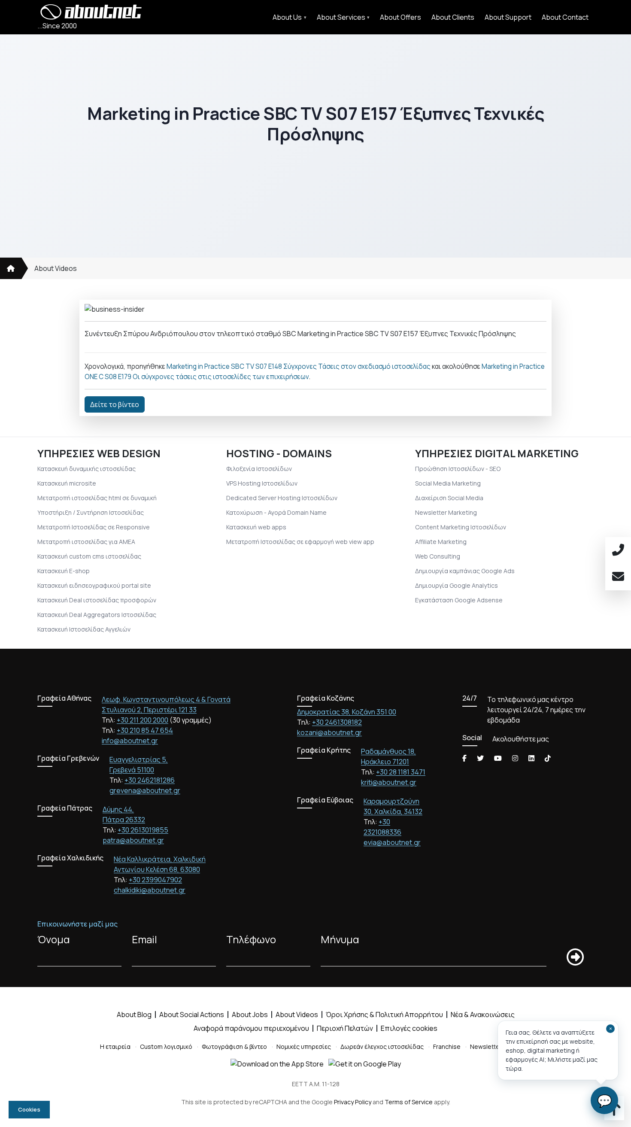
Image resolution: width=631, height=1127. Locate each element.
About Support (508, 17)
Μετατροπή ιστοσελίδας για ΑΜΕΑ (86, 542)
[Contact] (618, 577)
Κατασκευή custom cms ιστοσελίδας (89, 556)
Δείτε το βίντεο (114, 404)
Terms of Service (409, 1102)
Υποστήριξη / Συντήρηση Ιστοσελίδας (90, 512)
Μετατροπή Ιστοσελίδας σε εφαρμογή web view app (300, 542)
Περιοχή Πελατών (345, 1028)
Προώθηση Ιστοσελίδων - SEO (458, 469)
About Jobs (250, 1014)
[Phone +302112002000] (618, 550)
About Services (341, 17)
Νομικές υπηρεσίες (303, 1046)
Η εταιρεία (115, 1046)
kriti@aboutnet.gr (388, 782)
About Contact (565, 17)
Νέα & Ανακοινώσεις (483, 1014)
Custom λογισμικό (166, 1046)
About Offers (400, 17)
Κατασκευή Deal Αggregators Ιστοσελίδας (96, 615)
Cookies (29, 1109)
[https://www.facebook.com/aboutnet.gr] (464, 758)
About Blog (134, 1014)
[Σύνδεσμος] (10, 268)
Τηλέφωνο (251, 939)
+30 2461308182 (337, 722)
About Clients (452, 17)
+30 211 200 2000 (142, 720)
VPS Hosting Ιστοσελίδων (261, 483)
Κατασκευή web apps (256, 527)
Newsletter (486, 1046)
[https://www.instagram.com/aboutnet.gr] (515, 758)
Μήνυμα (340, 939)
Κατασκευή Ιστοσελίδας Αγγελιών (83, 629)
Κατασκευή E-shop (63, 571)
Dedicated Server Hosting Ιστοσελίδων (281, 498)
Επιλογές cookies (409, 1028)
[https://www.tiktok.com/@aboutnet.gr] (548, 758)
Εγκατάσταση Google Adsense (459, 600)
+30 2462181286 (149, 780)
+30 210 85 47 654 (145, 730)
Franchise (447, 1046)
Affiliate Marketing (441, 542)
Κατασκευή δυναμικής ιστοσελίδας (86, 469)
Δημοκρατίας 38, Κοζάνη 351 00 (346, 712)
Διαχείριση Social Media (449, 498)
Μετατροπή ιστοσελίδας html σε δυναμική (97, 498)
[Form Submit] (575, 957)
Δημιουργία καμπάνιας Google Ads (465, 571)
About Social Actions (191, 1014)
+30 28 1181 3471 (400, 772)
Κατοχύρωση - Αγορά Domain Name (276, 512)
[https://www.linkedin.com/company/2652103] (531, 758)
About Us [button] (287, 17)
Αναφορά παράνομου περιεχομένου (251, 1028)
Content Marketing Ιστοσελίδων (460, 527)
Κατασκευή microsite (66, 483)
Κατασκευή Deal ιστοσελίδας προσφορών (96, 600)
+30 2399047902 (155, 879)
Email (144, 939)
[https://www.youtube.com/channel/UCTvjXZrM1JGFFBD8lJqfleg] (498, 758)
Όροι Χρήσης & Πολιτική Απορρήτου (384, 1014)
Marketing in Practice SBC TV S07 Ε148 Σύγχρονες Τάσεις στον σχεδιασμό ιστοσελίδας (299, 366)
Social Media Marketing (448, 483)
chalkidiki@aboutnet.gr (149, 890)
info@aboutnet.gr (130, 740)
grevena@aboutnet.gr (144, 790)
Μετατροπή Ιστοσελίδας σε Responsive (93, 527)
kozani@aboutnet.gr (329, 732)
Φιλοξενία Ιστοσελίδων (259, 469)
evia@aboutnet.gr (392, 842)
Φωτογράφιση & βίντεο (234, 1046)
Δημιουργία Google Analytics (456, 585)
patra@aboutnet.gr (133, 840)
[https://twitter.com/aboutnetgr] (480, 758)
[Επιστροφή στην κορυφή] (614, 1112)
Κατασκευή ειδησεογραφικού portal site (94, 585)
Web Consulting (437, 556)
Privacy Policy (352, 1102)
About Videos (55, 268)
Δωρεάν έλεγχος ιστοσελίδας (382, 1046)
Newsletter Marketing (446, 512)
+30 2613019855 (143, 830)
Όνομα (53, 939)
